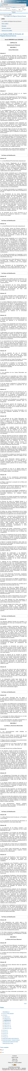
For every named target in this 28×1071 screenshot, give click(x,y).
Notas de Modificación (8, 155)
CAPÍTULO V (7, 1023)
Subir (25, 1003)
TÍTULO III (5, 1032)
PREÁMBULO (6, 1012)
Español (19, 1)
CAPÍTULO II (7, 1018)
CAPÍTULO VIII (7, 1028)
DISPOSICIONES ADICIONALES (11, 1038)
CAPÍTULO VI (7, 1025)
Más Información (19, 10)
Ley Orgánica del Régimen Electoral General (11, 21)
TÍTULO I (5, 1015)
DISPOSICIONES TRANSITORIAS (11, 1040)
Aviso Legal (15, 1060)
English (24, 1)
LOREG (14, 7)
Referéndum (8, 10)
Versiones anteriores (6, 28)
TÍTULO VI (5, 1036)
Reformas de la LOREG (7, 30)
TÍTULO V (5, 1035)
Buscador (2, 7)
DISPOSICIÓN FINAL (8, 1043)
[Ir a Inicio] (7, 1)
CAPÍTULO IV (7, 1022)
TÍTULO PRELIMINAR (8, 1013)
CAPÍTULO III (7, 1020)
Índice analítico (5, 23)
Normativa (18, 7)
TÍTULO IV (5, 1033)
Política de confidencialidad (14, 1062)
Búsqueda (4, 26)
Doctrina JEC (23, 7)
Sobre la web (15, 1057)
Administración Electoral (8, 7)
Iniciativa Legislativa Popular (13, 11)
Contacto (14, 1055)
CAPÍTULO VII (7, 1026)
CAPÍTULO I (7, 1017)
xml (3, 1052)
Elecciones (2, 10)
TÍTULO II (5, 1030)
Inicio (6, 14)
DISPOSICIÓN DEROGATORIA (10, 1041)
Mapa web (14, 1059)
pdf (3, 1049)
